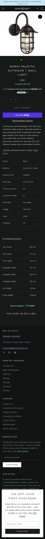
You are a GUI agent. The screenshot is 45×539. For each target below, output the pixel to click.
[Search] (38, 8)
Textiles (6, 390)
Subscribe (22, 531)
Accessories (8, 366)
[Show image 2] (23, 59)
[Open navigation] (3, 8)
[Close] (41, 492)
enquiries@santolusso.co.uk (15, 348)
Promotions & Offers (12, 416)
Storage (6, 382)
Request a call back (11, 336)
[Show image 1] (21, 59)
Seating (6, 378)
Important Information (13, 408)
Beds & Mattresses (11, 370)
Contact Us (8, 404)
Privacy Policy (9, 420)
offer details (22, 451)
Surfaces (7, 386)
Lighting (6, 374)
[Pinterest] (15, 352)
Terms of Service (10, 429)
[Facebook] (4, 352)
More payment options (22, 120)
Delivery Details (10, 412)
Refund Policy (9, 424)
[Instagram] (9, 352)
